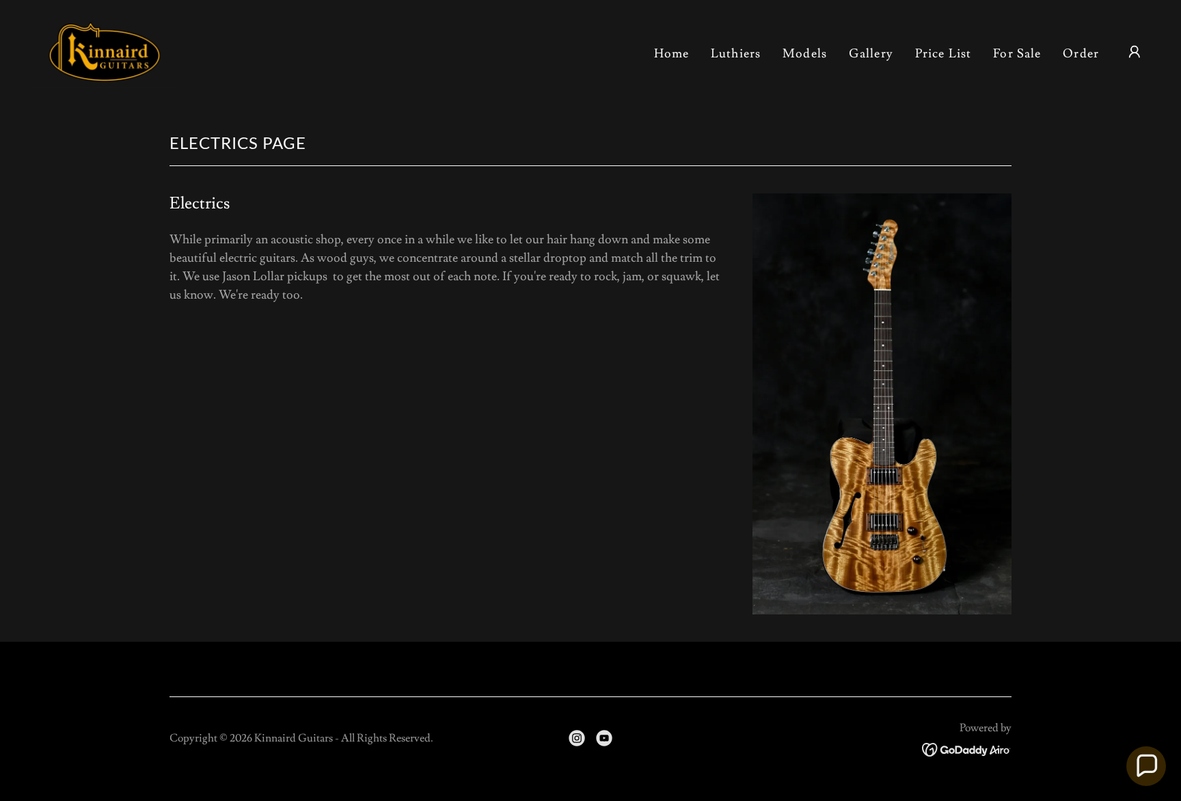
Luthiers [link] (736, 54)
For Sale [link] (1017, 54)
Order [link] (1081, 54)
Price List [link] (943, 54)
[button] (1134, 52)
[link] (104, 49)
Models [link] (805, 54)
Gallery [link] (871, 54)
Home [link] (672, 54)
